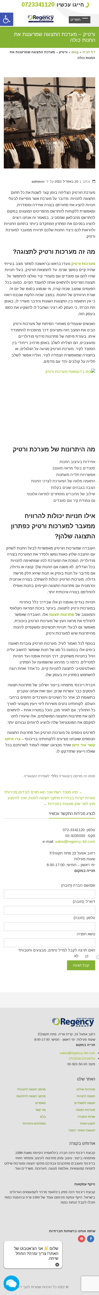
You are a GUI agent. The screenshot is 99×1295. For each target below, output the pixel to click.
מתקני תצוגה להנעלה (31, 1089)
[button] (6, 19)
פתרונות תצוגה (61, 614)
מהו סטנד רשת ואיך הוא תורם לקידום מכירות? (43, 792)
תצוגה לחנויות (86, 1096)
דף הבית (88, 52)
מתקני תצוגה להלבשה (31, 1096)
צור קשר (40, 1110)
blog (75, 52)
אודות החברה (86, 1116)
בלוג (43, 1116)
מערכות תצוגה (85, 1110)
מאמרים (40, 1103)
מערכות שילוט (85, 1089)
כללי (54, 776)
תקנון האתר (87, 1123)
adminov (38, 181)
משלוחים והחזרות (34, 1123)
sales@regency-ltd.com (75, 841)
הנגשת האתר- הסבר (81, 1130)
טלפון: (82, 1058)
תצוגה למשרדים (84, 1103)
